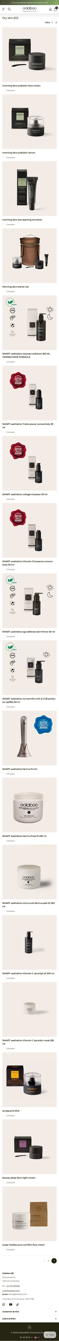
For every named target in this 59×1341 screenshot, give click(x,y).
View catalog (4, 9)
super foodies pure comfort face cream (23, 1244)
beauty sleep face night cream (18, 1177)
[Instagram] (3, 1304)
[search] (9, 9)
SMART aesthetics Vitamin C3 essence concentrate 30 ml (27, 563)
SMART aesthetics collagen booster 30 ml (24, 494)
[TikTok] (17, 1304)
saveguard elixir (11, 1110)
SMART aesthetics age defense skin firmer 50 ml (28, 631)
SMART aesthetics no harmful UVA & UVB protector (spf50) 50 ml (29, 700)
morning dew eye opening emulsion (22, 219)
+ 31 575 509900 (13, 1286)
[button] (3, 2)
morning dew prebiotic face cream (21, 85)
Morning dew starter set (15, 286)
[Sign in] (50, 9)
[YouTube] (10, 1304)
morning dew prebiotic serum (18, 152)
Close (29, 1311)
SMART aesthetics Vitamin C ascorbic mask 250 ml (28, 1042)
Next (54, 1260)
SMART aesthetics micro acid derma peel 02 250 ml (28, 905)
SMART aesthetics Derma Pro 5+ (19, 769)
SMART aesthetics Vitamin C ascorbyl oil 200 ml (28, 973)
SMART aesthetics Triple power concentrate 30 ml (27, 426)
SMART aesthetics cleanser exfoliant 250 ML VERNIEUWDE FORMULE (26, 355)
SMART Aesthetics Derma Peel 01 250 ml (24, 836)
